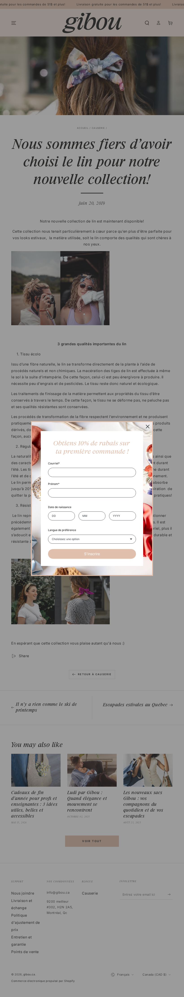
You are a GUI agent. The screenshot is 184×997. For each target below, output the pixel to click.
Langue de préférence (62, 530)
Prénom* (53, 484)
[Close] (147, 426)
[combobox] (92, 539)
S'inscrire (92, 554)
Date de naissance (59, 507)
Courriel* (54, 463)
